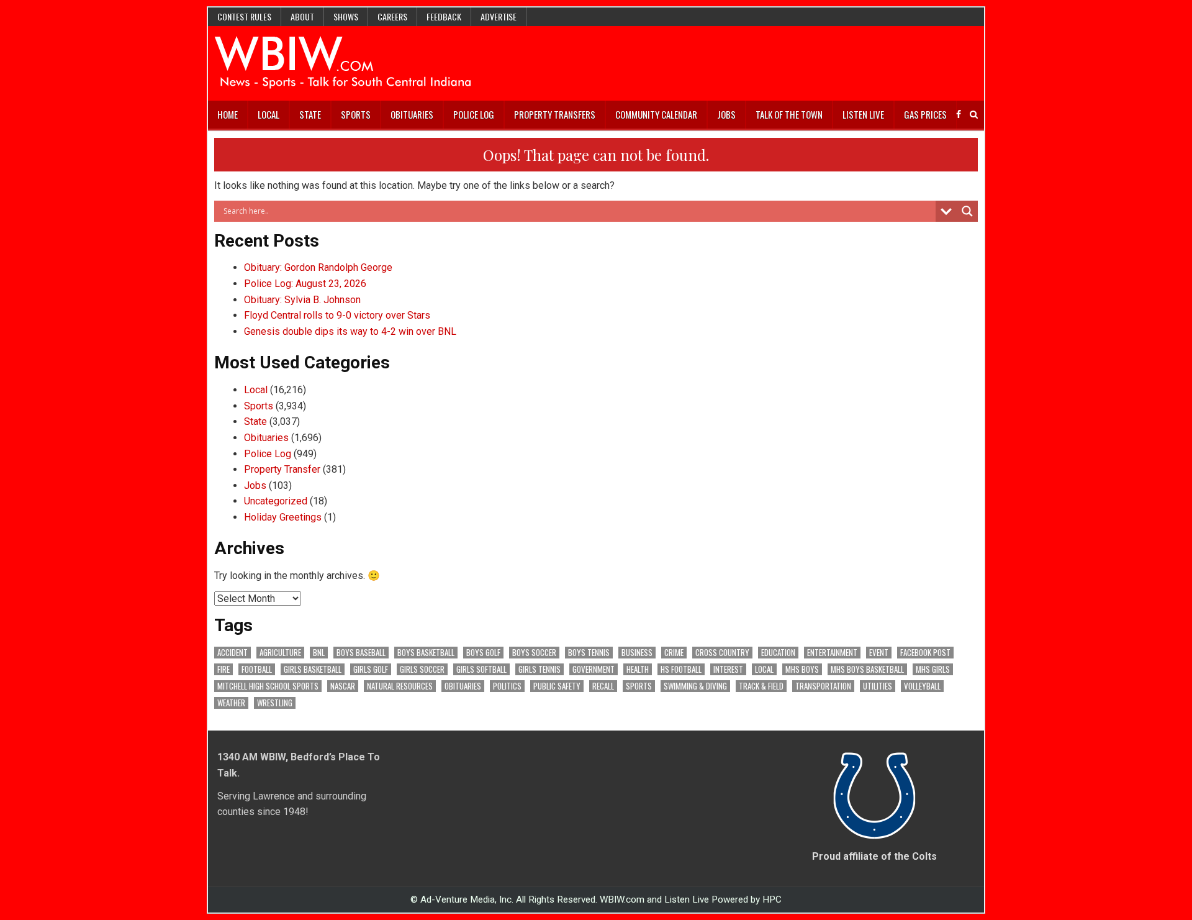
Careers (392, 16)
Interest (728, 669)
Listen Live (863, 114)
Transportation (823, 686)
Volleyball (922, 686)
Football (257, 669)
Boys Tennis (589, 652)
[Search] (974, 115)
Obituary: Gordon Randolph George (318, 267)
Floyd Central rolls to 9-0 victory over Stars (337, 315)
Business (636, 652)
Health (637, 669)
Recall (603, 686)
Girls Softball (481, 669)
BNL (319, 652)
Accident (232, 652)
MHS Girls (933, 669)
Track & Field (761, 686)
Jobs (726, 114)
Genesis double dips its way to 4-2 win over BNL (350, 331)
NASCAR (342, 686)
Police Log (473, 114)
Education (778, 652)
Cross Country (722, 652)
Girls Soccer (422, 669)
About (302, 16)
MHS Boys (802, 669)
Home (227, 114)
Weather (231, 703)
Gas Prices (925, 114)
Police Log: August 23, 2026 (305, 283)
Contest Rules (244, 16)
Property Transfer (282, 469)
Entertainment (832, 652)
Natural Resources (400, 686)
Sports (356, 114)
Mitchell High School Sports (267, 686)
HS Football (681, 669)
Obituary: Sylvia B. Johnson (302, 300)
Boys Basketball (425, 652)
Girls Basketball (312, 669)
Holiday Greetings (283, 517)
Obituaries (412, 114)
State (310, 114)
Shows (345, 16)
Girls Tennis (539, 669)
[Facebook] (958, 115)
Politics (507, 686)
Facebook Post (925, 652)
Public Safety (556, 686)
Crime (674, 652)
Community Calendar (656, 114)
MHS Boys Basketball (867, 669)
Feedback (444, 16)
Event (878, 652)
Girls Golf (370, 669)
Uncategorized (275, 501)
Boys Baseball (361, 652)
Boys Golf (483, 652)
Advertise (499, 16)
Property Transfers (554, 114)
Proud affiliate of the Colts (874, 856)
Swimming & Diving (695, 686)
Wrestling (274, 703)
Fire (223, 669)
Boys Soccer (534, 652)
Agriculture (280, 652)
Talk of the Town (789, 114)
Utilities (877, 686)
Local (268, 114)
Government (593, 669)
